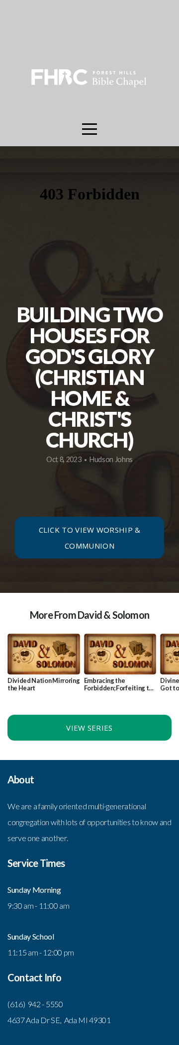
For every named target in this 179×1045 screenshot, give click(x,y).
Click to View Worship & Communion (90, 538)
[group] (43, 667)
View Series (89, 728)
